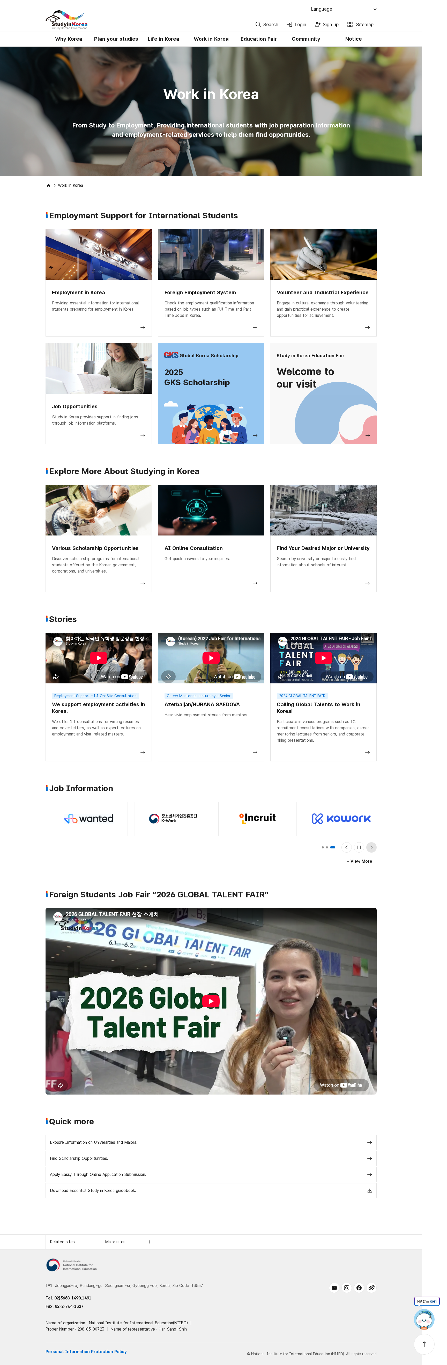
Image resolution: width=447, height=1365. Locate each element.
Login (300, 24)
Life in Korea (163, 39)
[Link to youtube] (334, 1288)
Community (306, 39)
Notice (353, 39)
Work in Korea (211, 39)
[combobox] (344, 9)
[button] (324, 847)
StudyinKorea (66, 20)
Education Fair (259, 39)
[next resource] (371, 847)
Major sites (115, 1241)
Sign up (331, 24)
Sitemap (365, 24)
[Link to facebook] (359, 1288)
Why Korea (68, 39)
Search (270, 24)
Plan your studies (116, 39)
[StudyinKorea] (149, 20)
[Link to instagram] (346, 1288)
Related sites (62, 1241)
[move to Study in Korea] (49, 185)
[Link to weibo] (371, 1288)
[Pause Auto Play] (359, 847)
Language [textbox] (321, 9)
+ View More (359, 861)
